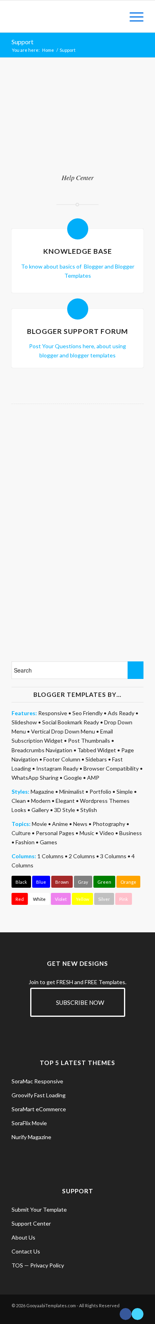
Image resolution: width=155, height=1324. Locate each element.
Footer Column (61, 759)
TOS (17, 1265)
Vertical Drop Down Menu (63, 731)
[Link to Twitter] (137, 1314)
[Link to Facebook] (126, 1314)
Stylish (88, 809)
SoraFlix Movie (29, 1123)
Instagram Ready (57, 768)
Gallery (40, 809)
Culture (21, 833)
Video (106, 833)
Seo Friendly (87, 713)
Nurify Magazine (31, 1137)
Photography (109, 823)
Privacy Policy (47, 1265)
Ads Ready (121, 713)
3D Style (64, 809)
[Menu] (132, 16)
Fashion (25, 842)
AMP (93, 777)
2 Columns (82, 856)
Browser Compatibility (111, 768)
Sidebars (96, 759)
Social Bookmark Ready (70, 722)
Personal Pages (55, 833)
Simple (124, 791)
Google (73, 777)
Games (48, 842)
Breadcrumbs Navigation (42, 750)
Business (130, 833)
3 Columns (113, 856)
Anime (60, 823)
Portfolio (100, 791)
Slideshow (24, 722)
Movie (39, 823)
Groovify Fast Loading (39, 1095)
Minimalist (71, 791)
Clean (19, 800)
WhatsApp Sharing (35, 777)
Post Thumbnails (89, 740)
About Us (23, 1237)
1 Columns (50, 856)
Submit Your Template (39, 1209)
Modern (40, 800)
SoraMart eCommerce (39, 1109)
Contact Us (26, 1251)
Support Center (31, 1223)
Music (86, 833)
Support (22, 41)
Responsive (52, 713)
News (80, 823)
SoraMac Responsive (37, 1081)
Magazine (42, 791)
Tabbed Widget (97, 750)
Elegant (65, 800)
